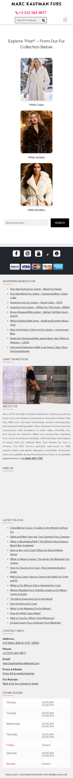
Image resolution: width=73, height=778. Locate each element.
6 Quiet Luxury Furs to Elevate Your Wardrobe (35, 622)
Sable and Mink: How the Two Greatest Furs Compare (40, 536)
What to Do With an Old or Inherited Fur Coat (35, 585)
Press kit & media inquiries (19, 673)
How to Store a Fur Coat (23, 603)
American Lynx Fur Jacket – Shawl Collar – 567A (36, 302)
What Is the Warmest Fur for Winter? (30, 608)
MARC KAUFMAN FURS (37, 3)
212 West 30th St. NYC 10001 (21, 642)
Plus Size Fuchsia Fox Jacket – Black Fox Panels (36, 288)
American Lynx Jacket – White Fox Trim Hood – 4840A (40, 307)
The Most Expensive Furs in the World (31, 598)
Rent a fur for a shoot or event (20, 683)
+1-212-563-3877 (32, 12)
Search (60, 222)
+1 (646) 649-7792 (32, 458)
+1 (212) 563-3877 (14, 652)
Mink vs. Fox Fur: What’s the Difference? (32, 617)
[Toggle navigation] (65, 19)
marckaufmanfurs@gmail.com (21, 663)
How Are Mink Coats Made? (25, 613)
